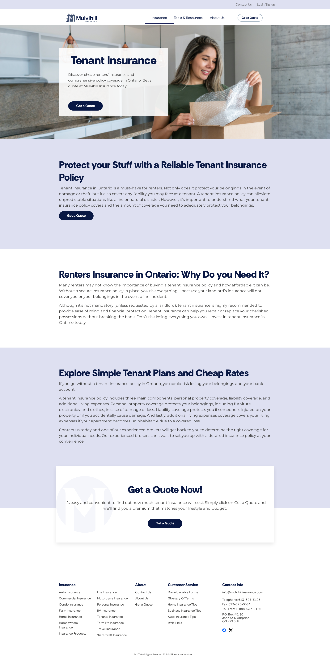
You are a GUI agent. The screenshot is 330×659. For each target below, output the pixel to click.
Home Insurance (70, 617)
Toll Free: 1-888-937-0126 (241, 609)
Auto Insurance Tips (182, 617)
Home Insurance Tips (182, 604)
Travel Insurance (108, 629)
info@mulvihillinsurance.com (242, 592)
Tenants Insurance (110, 617)
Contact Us (244, 4)
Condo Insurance (71, 604)
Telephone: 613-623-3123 (241, 600)
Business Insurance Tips (184, 611)
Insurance (159, 17)
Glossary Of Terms (181, 598)
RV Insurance (106, 611)
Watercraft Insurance (112, 635)
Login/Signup (266, 4)
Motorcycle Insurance (112, 598)
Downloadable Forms (183, 592)
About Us (217, 17)
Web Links (175, 623)
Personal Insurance (110, 604)
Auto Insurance (69, 592)
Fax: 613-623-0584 (236, 604)
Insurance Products (72, 634)
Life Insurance (107, 592)
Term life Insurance (110, 623)
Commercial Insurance (75, 598)
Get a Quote (85, 105)
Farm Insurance (70, 611)
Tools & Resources (188, 17)
